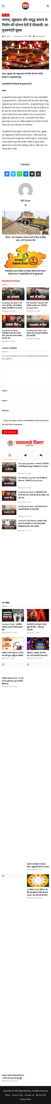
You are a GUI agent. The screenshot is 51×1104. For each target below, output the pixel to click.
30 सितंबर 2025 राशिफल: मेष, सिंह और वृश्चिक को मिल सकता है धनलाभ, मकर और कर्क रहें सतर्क (37, 892)
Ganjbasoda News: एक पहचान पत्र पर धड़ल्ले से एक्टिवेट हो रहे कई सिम (37, 333)
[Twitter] (13, 174)
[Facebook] (7, 174)
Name (5, 391)
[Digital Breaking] (25, 6)
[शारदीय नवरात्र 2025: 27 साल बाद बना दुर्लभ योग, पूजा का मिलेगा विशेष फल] (13, 669)
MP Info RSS (41, 1095)
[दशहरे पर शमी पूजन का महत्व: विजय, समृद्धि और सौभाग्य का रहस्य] (38, 762)
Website (5, 410)
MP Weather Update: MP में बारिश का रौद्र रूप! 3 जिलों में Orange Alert (37, 305)
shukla (25, 164)
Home (7, 1095)
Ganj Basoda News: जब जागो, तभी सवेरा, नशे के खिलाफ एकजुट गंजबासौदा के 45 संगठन (12, 305)
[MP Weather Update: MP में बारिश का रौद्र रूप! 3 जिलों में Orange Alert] (38, 293)
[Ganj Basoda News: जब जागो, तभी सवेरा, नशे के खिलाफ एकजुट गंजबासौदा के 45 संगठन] (13, 293)
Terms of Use (17, 1095)
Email (5, 401)
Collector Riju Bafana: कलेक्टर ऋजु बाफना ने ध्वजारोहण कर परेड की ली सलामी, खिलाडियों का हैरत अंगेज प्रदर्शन (32, 523)
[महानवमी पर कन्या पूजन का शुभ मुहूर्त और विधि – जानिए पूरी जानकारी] (38, 615)
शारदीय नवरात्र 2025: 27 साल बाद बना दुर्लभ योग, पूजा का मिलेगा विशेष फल (12, 681)
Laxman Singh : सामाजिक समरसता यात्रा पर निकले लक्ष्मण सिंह (12, 627)
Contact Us (29, 1095)
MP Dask (7, 36)
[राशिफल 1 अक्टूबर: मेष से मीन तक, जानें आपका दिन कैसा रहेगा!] (38, 643)
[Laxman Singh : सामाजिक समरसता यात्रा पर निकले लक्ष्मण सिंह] (13, 615)
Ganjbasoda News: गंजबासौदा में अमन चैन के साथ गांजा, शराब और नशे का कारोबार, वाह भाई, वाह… (12, 334)
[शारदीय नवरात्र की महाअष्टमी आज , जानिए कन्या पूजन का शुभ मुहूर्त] (13, 973)
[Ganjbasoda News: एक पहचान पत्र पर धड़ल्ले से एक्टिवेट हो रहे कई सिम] (38, 321)
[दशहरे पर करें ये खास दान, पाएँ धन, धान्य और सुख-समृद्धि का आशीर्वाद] (13, 643)
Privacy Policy (25, 1099)
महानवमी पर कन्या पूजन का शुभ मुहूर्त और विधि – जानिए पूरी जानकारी (37, 627)
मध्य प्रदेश (6, 15)
